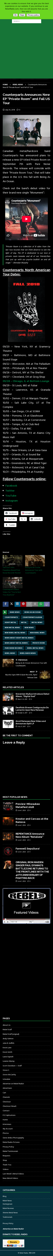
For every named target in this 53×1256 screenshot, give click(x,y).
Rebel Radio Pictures (11, 1142)
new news (29, 627)
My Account (8, 1128)
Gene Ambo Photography (13, 1137)
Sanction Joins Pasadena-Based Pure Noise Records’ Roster (12, 570)
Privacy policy (33, 15)
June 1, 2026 (22, 810)
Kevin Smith (7, 1052)
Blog (4, 1196)
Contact (6, 1110)
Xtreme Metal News (10, 1212)
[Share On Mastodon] (47, 604)
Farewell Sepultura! (28, 848)
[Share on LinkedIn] (17, 604)
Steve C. (6, 1070)
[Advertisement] (26, 52)
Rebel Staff (7, 1029)
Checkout (7, 1101)
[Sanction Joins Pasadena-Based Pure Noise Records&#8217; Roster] (12, 560)
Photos (6, 1133)
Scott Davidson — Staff (12, 1065)
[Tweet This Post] (11, 604)
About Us (6, 1025)
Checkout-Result (9, 1106)
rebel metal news (35, 648)
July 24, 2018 (10, 109)
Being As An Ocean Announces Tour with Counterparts (33, 570)
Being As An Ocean (32, 612)
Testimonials (7, 1217)
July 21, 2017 (22, 726)
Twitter (10, 491)
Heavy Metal (10, 622)
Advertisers (7, 1088)
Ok (15, 15)
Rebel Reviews (8, 1208)
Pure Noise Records (13, 648)
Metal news (37, 622)
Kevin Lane (7, 1047)
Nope (22, 15)
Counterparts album (32, 617)
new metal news (12, 627)
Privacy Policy (8, 1146)
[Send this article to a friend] (29, 604)
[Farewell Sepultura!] (8, 851)
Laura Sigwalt (8, 1056)
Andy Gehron (8, 1038)
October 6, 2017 (22, 713)
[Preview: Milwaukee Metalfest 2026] (8, 806)
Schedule (6, 1079)
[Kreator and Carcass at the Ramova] (8, 821)
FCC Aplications (9, 1115)
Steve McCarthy (9, 1074)
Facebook (11, 486)
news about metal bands (16, 643)
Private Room (38, 643)
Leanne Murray (9, 1061)
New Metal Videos (10, 1178)
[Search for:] (26, 21)
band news (15, 612)
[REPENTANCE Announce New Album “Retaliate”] (8, 836)
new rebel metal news (15, 632)
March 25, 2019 (22, 699)
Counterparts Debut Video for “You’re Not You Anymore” (12, 592)
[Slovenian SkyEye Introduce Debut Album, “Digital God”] (8, 697)
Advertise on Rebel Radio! (13, 1083)
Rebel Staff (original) (11, 1034)
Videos (5, 1169)
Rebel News (10, 653)
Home (5, 1119)
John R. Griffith (8, 1043)
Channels (6, 1097)
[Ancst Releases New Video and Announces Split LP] (8, 724)
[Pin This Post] (23, 604)
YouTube (10, 496)
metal (24, 622)
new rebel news (37, 632)
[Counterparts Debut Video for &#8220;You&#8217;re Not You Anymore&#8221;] (12, 582)
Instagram (11, 501)
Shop (5, 1160)
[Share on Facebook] (6, 604)
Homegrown (7, 1204)
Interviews (7, 1124)
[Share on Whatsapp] (41, 604)
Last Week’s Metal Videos (13, 1173)
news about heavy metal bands (19, 638)
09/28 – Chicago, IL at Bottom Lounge (26, 381)
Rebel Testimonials (10, 1151)
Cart (4, 1092)
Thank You (7, 1164)
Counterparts (11, 617)
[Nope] (49, 9)
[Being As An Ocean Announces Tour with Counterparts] (35, 560)
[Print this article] (35, 604)
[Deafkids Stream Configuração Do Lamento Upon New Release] (8, 710)
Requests (6, 1155)
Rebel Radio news (28, 653)
